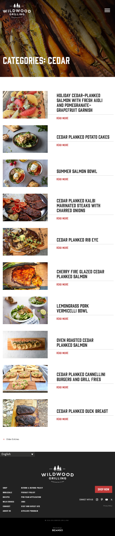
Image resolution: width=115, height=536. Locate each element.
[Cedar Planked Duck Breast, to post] (25, 413)
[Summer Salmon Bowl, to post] (25, 173)
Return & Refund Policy (32, 488)
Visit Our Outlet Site (30, 506)
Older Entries (12, 439)
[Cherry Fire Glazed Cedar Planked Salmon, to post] (25, 276)
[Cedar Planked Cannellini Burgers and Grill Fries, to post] (25, 379)
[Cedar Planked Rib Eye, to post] (25, 242)
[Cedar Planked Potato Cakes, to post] (25, 139)
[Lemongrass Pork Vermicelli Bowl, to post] (25, 310)
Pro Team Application (31, 497)
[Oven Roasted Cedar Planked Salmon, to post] (25, 344)
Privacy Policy (28, 493)
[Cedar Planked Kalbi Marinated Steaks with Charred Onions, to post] (25, 207)
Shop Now (103, 489)
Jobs (23, 502)
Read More (62, 118)
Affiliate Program (29, 511)
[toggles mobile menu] (107, 11)
